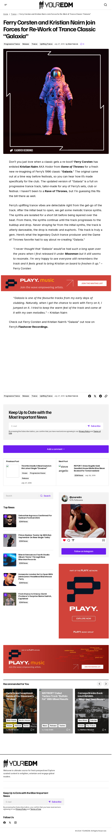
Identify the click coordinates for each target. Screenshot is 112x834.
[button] (5, 5)
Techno (62, 726)
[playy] (56, 283)
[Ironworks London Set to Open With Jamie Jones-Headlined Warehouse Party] (9, 579)
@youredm (75, 497)
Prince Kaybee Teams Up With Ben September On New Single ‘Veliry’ (34, 536)
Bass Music (83, 720)
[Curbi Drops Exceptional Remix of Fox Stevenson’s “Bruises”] (20, 711)
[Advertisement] (84, 601)
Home (5, 14)
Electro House (24, 720)
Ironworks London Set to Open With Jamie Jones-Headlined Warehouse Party (35, 576)
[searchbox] (21, 496)
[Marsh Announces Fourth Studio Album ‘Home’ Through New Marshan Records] (9, 559)
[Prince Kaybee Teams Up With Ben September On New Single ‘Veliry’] (9, 540)
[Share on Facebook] (89, 396)
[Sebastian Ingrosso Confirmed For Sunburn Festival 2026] (9, 520)
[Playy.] (56, 659)
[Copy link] (106, 396)
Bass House (11, 720)
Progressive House (37, 473)
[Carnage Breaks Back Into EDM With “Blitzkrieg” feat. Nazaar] (92, 711)
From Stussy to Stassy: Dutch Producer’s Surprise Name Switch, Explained (35, 596)
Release (26, 44)
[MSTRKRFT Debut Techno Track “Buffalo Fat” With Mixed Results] (56, 711)
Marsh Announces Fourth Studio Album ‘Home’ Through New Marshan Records (34, 557)
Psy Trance (90, 726)
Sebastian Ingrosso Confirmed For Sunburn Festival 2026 (35, 516)
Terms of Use (35, 809)
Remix (26, 726)
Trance (14, 14)
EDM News (79, 475)
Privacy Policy (84, 431)
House (24, 473)
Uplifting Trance (46, 44)
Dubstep (93, 720)
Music (45, 726)
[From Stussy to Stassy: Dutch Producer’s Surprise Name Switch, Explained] (9, 599)
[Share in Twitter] (95, 396)
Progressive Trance (12, 44)
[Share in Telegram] (100, 396)
